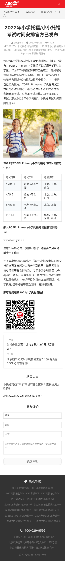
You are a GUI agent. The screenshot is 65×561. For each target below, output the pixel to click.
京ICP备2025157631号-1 (32, 554)
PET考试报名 (15, 493)
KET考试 (32, 493)
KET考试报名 (20, 488)
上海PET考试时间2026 (47, 521)
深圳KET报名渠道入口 (47, 504)
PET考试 (17, 499)
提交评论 (32, 461)
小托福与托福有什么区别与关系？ (23, 396)
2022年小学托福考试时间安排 (22, 46)
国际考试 (30, 11)
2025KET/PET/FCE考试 (19, 515)
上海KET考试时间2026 (17, 521)
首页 (17, 11)
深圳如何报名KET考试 (18, 510)
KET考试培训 (50, 493)
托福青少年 (47, 11)
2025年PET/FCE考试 (47, 515)
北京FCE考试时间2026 (18, 504)
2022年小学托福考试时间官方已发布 (33, 49)
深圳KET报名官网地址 (47, 510)
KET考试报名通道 (43, 488)
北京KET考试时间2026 (40, 499)
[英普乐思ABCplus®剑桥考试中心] (16, 4)
